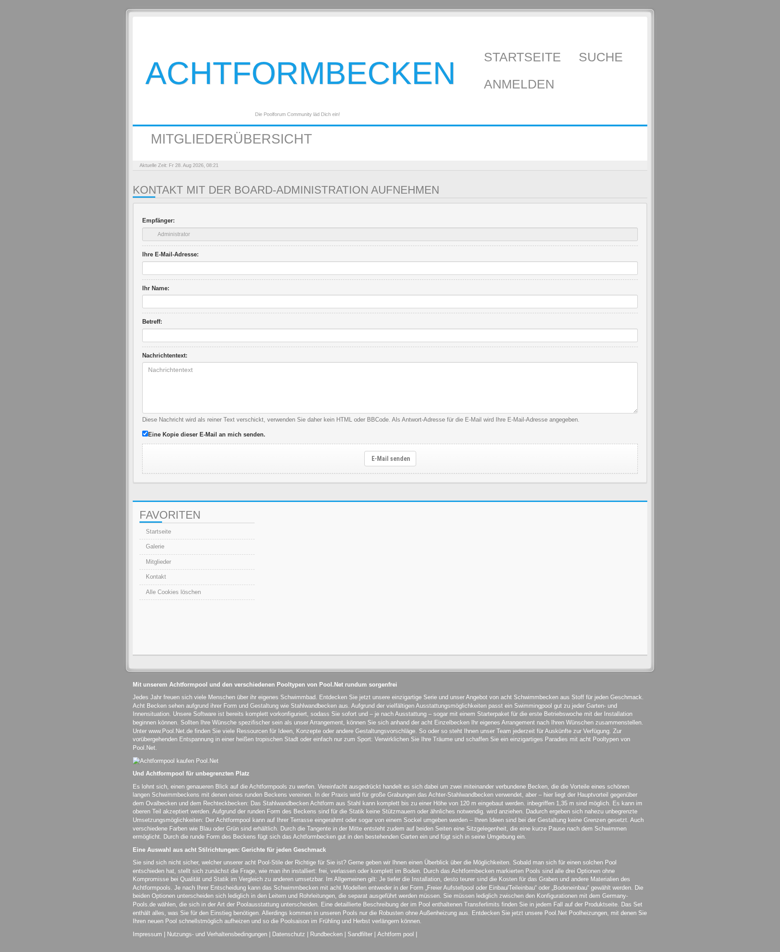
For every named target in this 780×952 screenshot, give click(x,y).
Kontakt (155, 576)
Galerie (154, 546)
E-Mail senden (390, 458)
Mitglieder (157, 561)
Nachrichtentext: (164, 355)
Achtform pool (395, 934)
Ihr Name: (155, 288)
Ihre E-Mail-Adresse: (170, 254)
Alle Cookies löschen (172, 592)
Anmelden (521, 84)
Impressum (147, 934)
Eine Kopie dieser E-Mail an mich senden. (206, 434)
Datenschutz (288, 934)
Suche (603, 57)
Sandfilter (360, 934)
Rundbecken (326, 934)
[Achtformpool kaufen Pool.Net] (175, 760)
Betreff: (152, 321)
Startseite (524, 57)
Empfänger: (158, 220)
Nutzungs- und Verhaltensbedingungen (217, 934)
